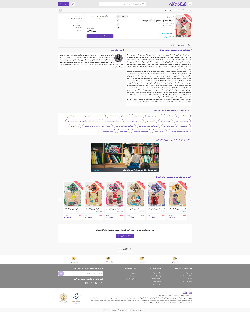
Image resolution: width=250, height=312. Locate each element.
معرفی (189, 45)
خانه (190, 10)
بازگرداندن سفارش (156, 278)
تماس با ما (133, 276)
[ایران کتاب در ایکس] (91, 283)
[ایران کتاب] (177, 4)
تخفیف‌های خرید (187, 281)
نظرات (172, 45)
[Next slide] (60, 200)
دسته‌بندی (181, 45)
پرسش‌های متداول (155, 276)
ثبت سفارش (189, 273)
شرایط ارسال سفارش (186, 276)
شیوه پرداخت (188, 278)
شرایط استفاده (157, 281)
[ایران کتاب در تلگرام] (96, 283)
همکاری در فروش (131, 279)
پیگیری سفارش (157, 273)
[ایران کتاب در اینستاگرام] (101, 283)
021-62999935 (130, 268)
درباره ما (134, 273)
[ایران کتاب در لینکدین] (86, 283)
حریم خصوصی (157, 284)
